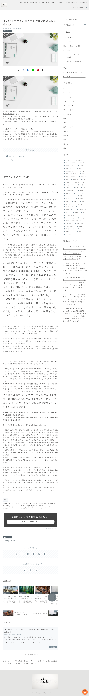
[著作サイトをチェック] (25, 570)
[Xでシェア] (18, 70)
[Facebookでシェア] (23, 70)
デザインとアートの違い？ (16, 156)
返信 (53, 647)
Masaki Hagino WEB (71, 46)
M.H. (55, 528)
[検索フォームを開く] (86, 7)
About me (67, 42)
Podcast (66, 50)
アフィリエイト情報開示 (72, 61)
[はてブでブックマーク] (28, 70)
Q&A (6, 540)
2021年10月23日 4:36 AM (13, 634)
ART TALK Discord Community (71, 56)
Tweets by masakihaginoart (74, 77)
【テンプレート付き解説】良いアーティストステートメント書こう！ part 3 (74, 249)
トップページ (68, 37)
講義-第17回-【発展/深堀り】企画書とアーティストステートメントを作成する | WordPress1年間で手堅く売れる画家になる (74, 316)
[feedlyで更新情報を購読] (30, 570)
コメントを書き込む (31, 654)
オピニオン (8, 537)
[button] (42, 70)
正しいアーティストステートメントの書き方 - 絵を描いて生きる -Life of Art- (75, 285)
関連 (12, 160)
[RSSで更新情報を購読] (36, 570)
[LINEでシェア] (33, 70)
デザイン (13, 540)
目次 (27, 150)
